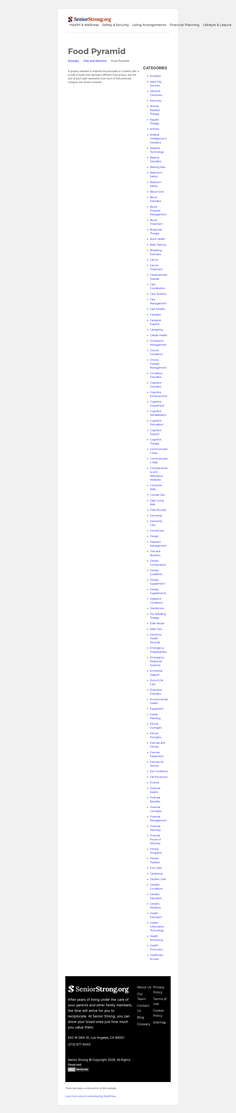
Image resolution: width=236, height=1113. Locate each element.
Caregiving (156, 329)
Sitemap (159, 1022)
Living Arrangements (149, 25)
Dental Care (157, 530)
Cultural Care (157, 494)
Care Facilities (158, 293)
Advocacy (156, 100)
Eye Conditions (159, 771)
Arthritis (154, 129)
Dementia (156, 515)
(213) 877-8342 (79, 1044)
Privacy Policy (158, 989)
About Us (144, 987)
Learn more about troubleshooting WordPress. (90, 1096)
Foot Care (156, 867)
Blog (140, 1017)
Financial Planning (184, 25)
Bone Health (157, 239)
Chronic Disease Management (158, 363)
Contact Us (143, 1008)
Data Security (158, 509)
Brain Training (158, 244)
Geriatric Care (158, 879)
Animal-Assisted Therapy (155, 110)
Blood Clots (157, 191)
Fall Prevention (159, 777)
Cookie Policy (158, 1013)
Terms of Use (160, 1001)
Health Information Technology (157, 926)
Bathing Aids (157, 167)
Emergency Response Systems (157, 661)
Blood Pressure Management (158, 210)
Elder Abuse (157, 623)
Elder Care (156, 629)
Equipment (156, 708)
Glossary (73, 61)
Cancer (154, 259)
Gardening (156, 873)
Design (154, 536)
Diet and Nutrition (95, 61)
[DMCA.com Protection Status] (78, 1070)
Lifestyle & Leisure (217, 25)
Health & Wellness (84, 25)
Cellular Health (158, 335)
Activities (155, 76)
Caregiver (155, 314)
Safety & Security (115, 25)
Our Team (141, 996)
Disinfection (157, 608)
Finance (154, 782)
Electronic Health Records (156, 638)
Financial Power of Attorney (155, 839)
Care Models (157, 309)
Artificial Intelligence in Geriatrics (158, 138)
